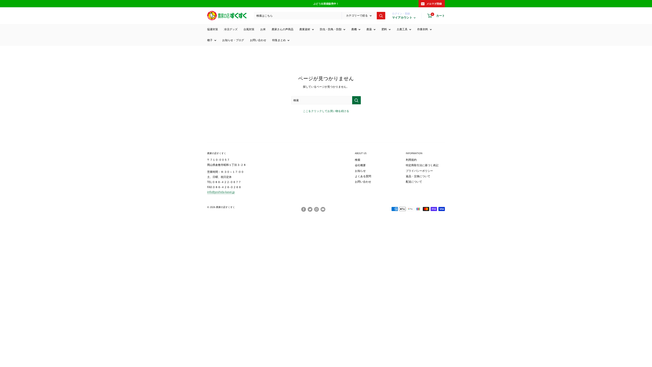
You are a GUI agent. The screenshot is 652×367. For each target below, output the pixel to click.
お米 (263, 29)
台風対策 (248, 29)
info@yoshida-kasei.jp (221, 192)
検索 (357, 160)
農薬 (369, 29)
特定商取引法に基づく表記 (422, 165)
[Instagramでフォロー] (316, 209)
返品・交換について (418, 176)
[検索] (381, 15)
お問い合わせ (258, 40)
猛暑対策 (212, 29)
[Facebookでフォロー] (303, 209)
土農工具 (402, 29)
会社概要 (360, 165)
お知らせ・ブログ (233, 40)
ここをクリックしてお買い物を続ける (326, 111)
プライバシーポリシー (419, 171)
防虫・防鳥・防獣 (331, 29)
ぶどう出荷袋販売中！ (326, 3)
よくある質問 (363, 176)
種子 (210, 40)
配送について (414, 182)
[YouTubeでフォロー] (323, 209)
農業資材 (304, 29)
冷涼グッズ (231, 29)
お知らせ (360, 171)
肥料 (384, 29)
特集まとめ (279, 40)
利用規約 (411, 160)
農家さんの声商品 (282, 29)
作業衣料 (422, 29)
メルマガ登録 (434, 3)
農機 (354, 29)
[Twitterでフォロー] (310, 209)
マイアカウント (402, 17)
